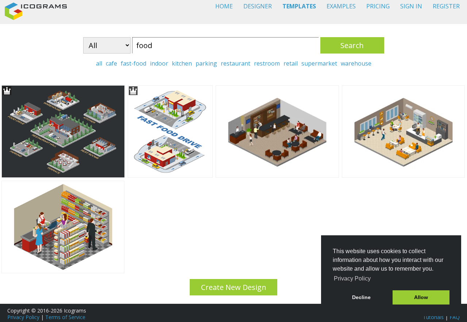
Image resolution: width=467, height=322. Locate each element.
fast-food (133, 63)
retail (290, 63)
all (99, 63)
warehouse (356, 63)
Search (352, 45)
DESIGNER (257, 6)
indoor (159, 63)
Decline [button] (361, 297)
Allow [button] (421, 297)
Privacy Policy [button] (352, 278)
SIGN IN (411, 6)
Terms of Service (65, 317)
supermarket (319, 63)
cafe (111, 63)
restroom (267, 63)
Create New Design (233, 287)
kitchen (182, 63)
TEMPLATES (299, 6)
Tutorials (433, 317)
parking (206, 63)
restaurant (235, 63)
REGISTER (446, 6)
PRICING (378, 6)
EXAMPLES (341, 6)
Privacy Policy (23, 317)
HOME (224, 6)
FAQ (454, 317)
